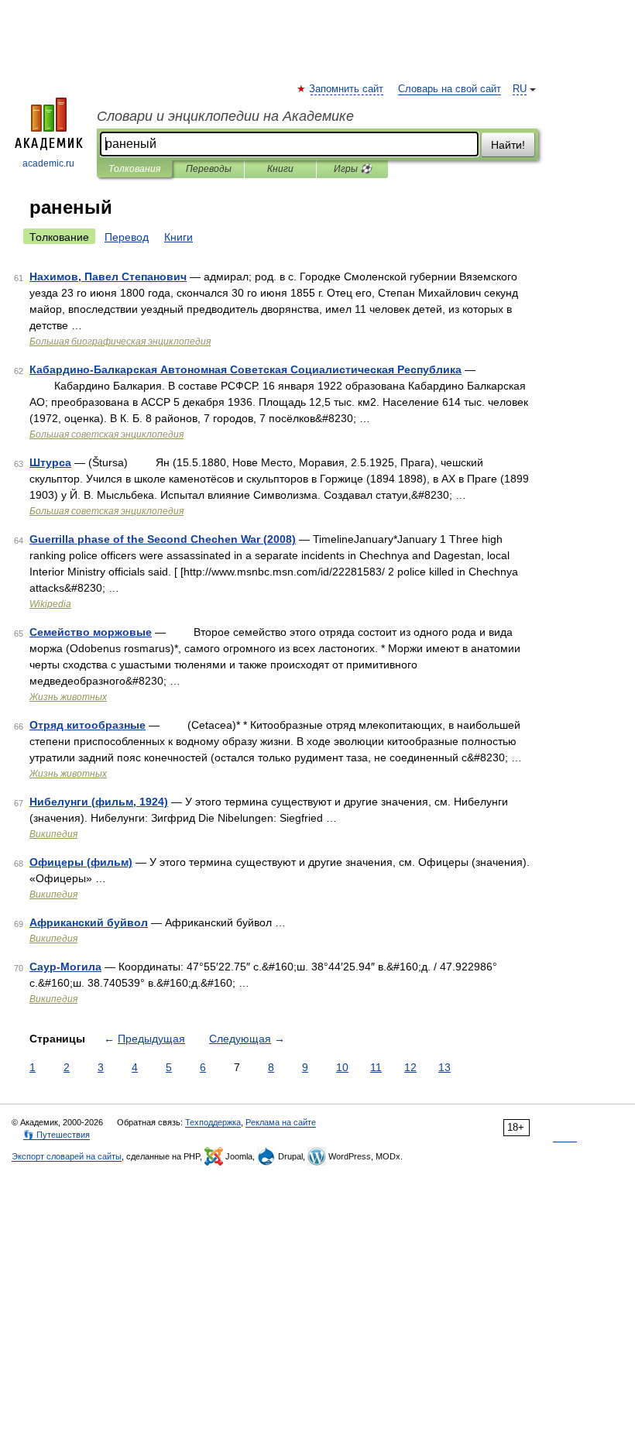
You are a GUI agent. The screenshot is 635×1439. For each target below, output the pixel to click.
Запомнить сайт (347, 89)
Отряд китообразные (87, 725)
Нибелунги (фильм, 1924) (98, 801)
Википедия (53, 834)
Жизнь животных (68, 697)
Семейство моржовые (90, 632)
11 (376, 1067)
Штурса (50, 462)
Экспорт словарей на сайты (67, 1156)
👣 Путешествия (56, 1134)
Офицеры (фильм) (80, 862)
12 (410, 1067)
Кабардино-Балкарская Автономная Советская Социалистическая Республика (245, 369)
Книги (280, 168)
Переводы (209, 168)
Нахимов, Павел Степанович (108, 276)
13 (444, 1067)
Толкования (134, 168)
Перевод (127, 237)
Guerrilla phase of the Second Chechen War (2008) (162, 539)
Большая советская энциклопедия (106, 434)
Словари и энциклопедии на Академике (225, 116)
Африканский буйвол (88, 922)
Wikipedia (50, 604)
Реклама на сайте (280, 1122)
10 (342, 1067)
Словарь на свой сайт (449, 89)
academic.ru (48, 163)
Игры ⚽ (353, 168)
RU (520, 89)
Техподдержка (213, 1122)
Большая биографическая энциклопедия (120, 341)
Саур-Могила (65, 966)
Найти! (508, 145)
